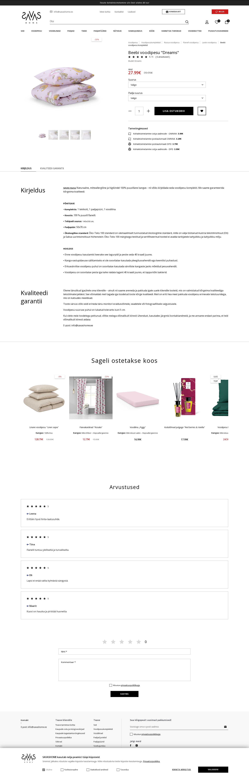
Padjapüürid (100, 31)
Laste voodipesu (209, 42)
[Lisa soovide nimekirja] (202, 111)
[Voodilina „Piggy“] (137, 397)
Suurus (132, 79)
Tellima (225, 727)
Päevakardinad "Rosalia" (91, 427)
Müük (222, 11)
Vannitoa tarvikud (171, 31)
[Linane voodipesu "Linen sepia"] (44, 397)
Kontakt (25, 720)
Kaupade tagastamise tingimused (70, 733)
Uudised (131, 11)
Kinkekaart (175, 11)
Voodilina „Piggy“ (138, 427)
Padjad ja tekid (100, 737)
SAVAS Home (69, 188)
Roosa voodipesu (172, 42)
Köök (151, 31)
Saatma (124, 694)
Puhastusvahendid (218, 31)
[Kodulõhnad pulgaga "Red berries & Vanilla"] (184, 397)
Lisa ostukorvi (174, 111)
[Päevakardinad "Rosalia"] (91, 397)
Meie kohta (105, 11)
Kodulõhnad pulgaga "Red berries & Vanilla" (184, 427)
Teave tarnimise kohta (65, 725)
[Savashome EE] (32, 17)
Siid (22, 31)
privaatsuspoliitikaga (130, 685)
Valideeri (213, 769)
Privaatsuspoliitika (63, 737)
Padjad (70, 31)
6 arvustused (163, 56)
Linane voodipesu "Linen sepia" (44, 427)
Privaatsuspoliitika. (151, 761)
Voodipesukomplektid (151, 42)
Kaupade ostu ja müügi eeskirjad (69, 729)
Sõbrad (58, 741)
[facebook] (130, 745)
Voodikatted (194, 31)
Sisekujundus (135, 31)
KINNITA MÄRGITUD (181, 769)
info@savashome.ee (63, 11)
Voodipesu (36, 31)
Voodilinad (55, 31)
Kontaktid (119, 11)
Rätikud (117, 31)
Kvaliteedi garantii (52, 168)
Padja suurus (135, 93)
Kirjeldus (26, 168)
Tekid (84, 31)
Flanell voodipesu (191, 42)
